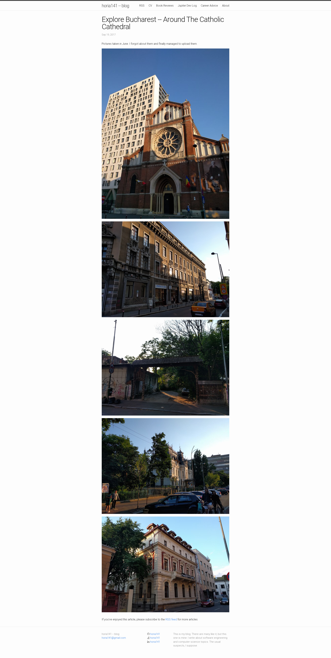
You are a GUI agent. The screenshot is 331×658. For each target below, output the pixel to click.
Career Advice (209, 5)
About (225, 5)
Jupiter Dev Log (187, 5)
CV (150, 5)
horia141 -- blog (115, 5)
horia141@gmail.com (114, 637)
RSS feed (171, 619)
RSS (141, 5)
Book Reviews (165, 5)
